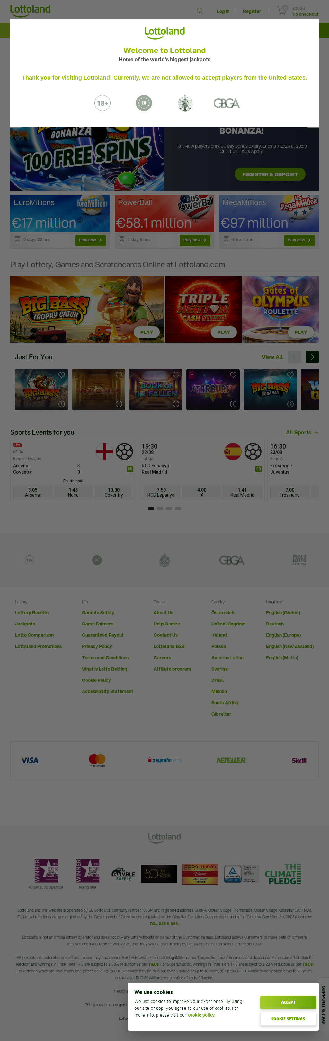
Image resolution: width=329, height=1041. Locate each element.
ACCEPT (288, 1002)
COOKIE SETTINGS (288, 1019)
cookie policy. (202, 1015)
